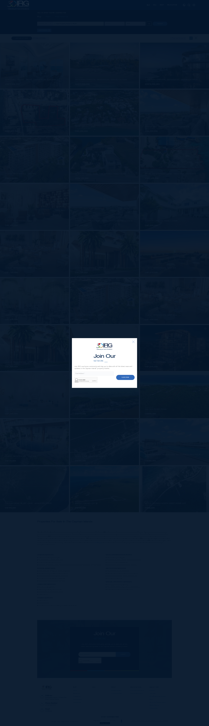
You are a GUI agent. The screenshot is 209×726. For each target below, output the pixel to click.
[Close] (133, 342)
